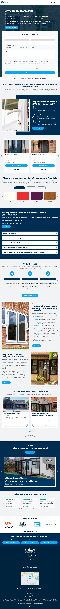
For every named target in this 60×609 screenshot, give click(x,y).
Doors (25, 78)
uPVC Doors (31, 78)
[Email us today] (54, 2)
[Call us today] (51, 2)
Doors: (35, 325)
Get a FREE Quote (38, 128)
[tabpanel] (15, 412)
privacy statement (33, 64)
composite (36, 327)
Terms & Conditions (30, 591)
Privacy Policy (30, 593)
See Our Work (30, 452)
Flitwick (22, 371)
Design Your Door (16, 165)
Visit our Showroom (49, 542)
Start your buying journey (30, 295)
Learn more (16, 169)
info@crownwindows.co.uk (31, 564)
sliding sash (46, 320)
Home (15, 78)
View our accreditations (29, 531)
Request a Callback (30, 542)
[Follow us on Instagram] (35, 556)
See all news (30, 435)
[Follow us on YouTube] (31, 556)
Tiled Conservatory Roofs (44, 334)
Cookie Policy (30, 595)
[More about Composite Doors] (16, 146)
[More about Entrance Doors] (43, 146)
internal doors (54, 327)
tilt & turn (44, 322)
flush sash (39, 322)
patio (47, 327)
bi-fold (40, 327)
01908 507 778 (31, 561)
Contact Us (6, 226)
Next (58, 156)
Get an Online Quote (11, 542)
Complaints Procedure (30, 596)
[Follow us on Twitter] (28, 556)
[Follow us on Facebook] (24, 556)
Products (20, 78)
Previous (1, 156)
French (44, 327)
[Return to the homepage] (4, 2)
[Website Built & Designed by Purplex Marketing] (30, 606)
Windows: (36, 319)
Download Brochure (11, 27)
